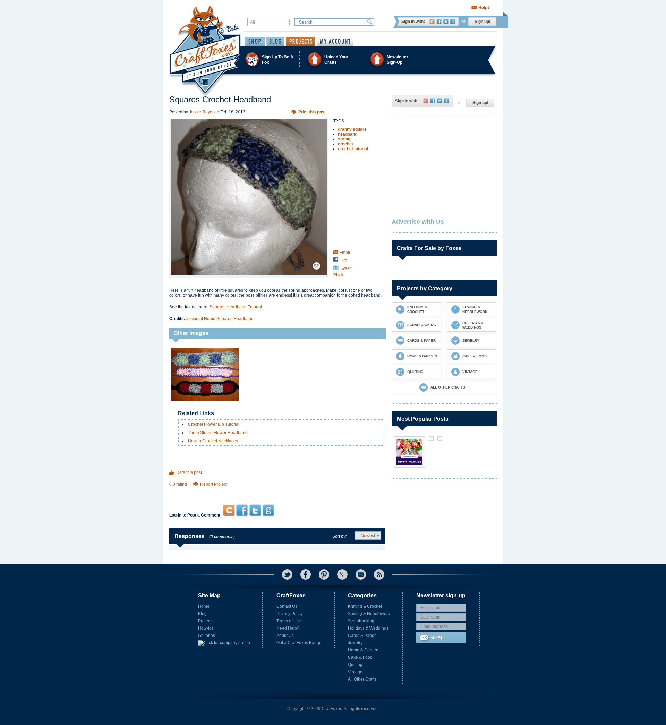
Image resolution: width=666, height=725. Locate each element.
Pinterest (324, 574)
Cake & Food (360, 657)
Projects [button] (300, 41)
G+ (342, 574)
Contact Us (286, 606)
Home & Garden (363, 650)
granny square (352, 129)
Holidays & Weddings (368, 628)
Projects (205, 621)
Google (452, 21)
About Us (285, 635)
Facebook (439, 21)
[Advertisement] (277, 491)
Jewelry (355, 642)
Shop (255, 41)
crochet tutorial (353, 148)
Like (342, 260)
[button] (332, 59)
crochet (345, 144)
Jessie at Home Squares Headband (220, 318)
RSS (379, 574)
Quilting (355, 664)
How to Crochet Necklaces (213, 440)
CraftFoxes (432, 21)
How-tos (206, 628)
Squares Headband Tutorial (236, 307)
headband (347, 134)
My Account (335, 41)
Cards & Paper (362, 635)
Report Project (213, 484)
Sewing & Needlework (369, 613)
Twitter (446, 21)
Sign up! (482, 21)
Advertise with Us (418, 221)
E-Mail (361, 574)
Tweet (345, 268)
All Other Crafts (362, 679)
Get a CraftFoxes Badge (299, 642)
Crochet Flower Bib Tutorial (213, 424)
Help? (484, 7)
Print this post (312, 112)
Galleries (206, 635)
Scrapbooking (361, 621)
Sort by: (339, 536)
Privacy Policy (289, 613)
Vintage (355, 671)
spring (344, 139)
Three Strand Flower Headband (218, 432)
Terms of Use (288, 621)
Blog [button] (275, 41)
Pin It (338, 275)
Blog (202, 613)
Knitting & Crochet (365, 606)
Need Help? (287, 628)
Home (204, 606)
